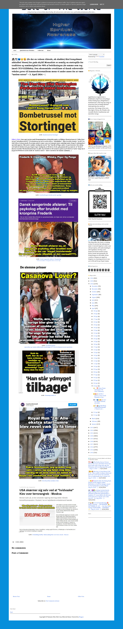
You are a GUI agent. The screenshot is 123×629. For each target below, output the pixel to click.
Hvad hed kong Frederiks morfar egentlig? (50, 195)
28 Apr (95, 316)
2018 (92, 441)
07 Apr (95, 375)
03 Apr (95, 386)
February (95, 421)
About (48, 50)
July (93, 300)
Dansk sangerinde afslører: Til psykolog (50, 259)
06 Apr (95, 377)
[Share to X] (19, 542)
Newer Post (16, 596)
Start (14, 50)
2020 (92, 436)
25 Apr (95, 325)
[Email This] (16, 542)
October (94, 292)
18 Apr (95, 344)
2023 (92, 427)
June (93, 303)
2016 (92, 447)
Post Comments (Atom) (52, 601)
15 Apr (95, 352)
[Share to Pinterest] (23, 542)
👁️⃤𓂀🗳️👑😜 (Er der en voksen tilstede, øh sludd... (99, 401)
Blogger (81, 617)
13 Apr (95, 358)
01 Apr (95, 415)
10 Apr (95, 366)
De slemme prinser (50, 345)
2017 (92, 444)
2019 (92, 438)
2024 (92, 284)
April (93, 308)
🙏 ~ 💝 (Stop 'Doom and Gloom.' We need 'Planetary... (99, 390)
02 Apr (95, 412)
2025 (92, 281)
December (95, 286)
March (94, 418)
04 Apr (95, 383)
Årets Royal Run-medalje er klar (50, 480)
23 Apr (95, 330)
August (94, 297)
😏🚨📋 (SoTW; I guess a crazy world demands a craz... (99, 395)
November (95, 289)
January (94, 424)
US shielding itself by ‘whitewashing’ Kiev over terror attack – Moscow (50, 534)
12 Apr (95, 361)
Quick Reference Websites (27, 50)
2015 (92, 450)
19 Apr (95, 341)
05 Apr (95, 380)
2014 (92, 452)
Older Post (81, 596)
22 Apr (95, 333)
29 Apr (95, 313)
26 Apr (95, 322)
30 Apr (95, 311)
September (95, 294)
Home (49, 596)
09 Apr (95, 369)
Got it (102, 4)
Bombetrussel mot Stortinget (50, 134)
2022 (92, 430)
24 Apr (95, 327)
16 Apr (95, 350)
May (93, 305)
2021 (92, 433)
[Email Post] (13, 542)
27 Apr (95, 319)
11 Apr (95, 363)
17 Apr (95, 347)
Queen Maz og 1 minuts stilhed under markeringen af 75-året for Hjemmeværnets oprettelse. (49, 347)
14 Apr (95, 355)
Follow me (41, 50)
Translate (101, 56)
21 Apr (95, 336)
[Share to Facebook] (21, 542)
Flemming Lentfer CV (50, 395)
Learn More (94, 4)
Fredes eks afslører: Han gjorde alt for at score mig (48, 260)
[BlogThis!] (18, 542)
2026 (92, 278)
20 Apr (95, 338)
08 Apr (95, 372)
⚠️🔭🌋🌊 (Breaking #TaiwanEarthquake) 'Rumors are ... (99, 407)
